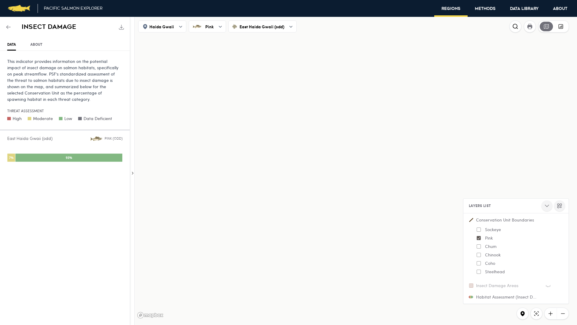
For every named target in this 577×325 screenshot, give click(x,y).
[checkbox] (479, 230)
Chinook (493, 255)
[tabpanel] (65, 111)
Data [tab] (11, 44)
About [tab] (36, 44)
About (560, 8)
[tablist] (65, 45)
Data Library (524, 8)
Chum (490, 246)
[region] (288, 171)
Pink (489, 238)
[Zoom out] (563, 313)
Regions (450, 8)
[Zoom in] (551, 313)
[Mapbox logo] (150, 315)
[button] (516, 247)
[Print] (530, 26)
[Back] (8, 27)
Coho (490, 263)
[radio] (546, 26)
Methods (485, 8)
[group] (553, 26)
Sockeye (493, 229)
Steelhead (495, 271)
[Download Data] (121, 27)
